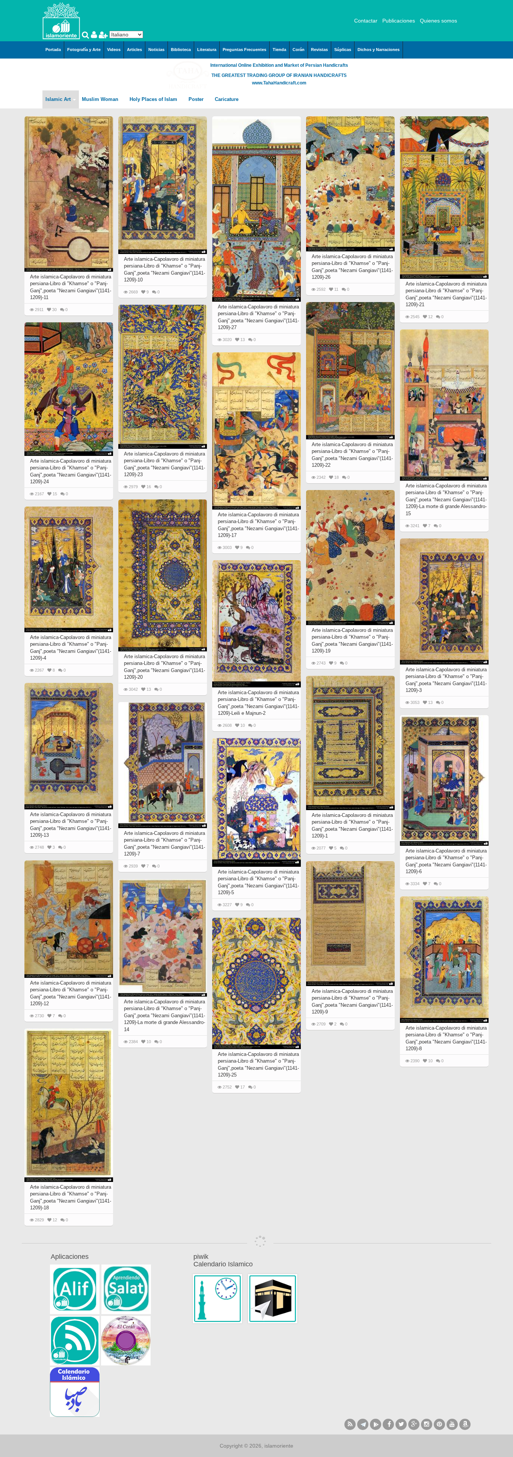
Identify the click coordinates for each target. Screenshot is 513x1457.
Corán (299, 49)
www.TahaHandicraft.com (279, 83)
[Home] (61, 20)
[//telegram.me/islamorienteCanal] (362, 1424)
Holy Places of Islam (154, 99)
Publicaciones (398, 21)
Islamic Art (58, 99)
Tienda (279, 49)
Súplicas (342, 49)
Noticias (156, 49)
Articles (134, 49)
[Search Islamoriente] (86, 36)
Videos (114, 49)
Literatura (206, 49)
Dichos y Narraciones (379, 49)
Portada (53, 49)
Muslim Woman (101, 99)
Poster (197, 99)
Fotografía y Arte (84, 49)
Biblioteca (181, 49)
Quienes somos (438, 21)
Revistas (319, 49)
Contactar (365, 21)
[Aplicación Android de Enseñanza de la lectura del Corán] (75, 1289)
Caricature (226, 99)
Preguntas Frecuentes (244, 49)
